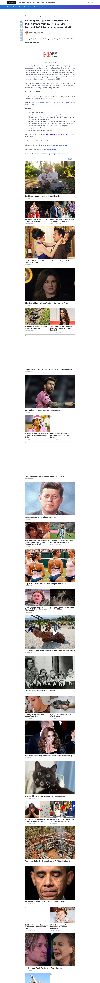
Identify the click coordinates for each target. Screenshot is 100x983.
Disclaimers (40, 2)
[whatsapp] (21, 30)
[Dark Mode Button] (89, 2)
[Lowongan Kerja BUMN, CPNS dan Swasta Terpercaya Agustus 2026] (11, 2)
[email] (21, 39)
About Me (22, 2)
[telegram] (21, 33)
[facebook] (21, 23)
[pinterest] (21, 36)
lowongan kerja (37, 85)
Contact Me (30, 2)
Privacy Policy (50, 2)
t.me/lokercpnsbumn (60, 145)
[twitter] (21, 26)
